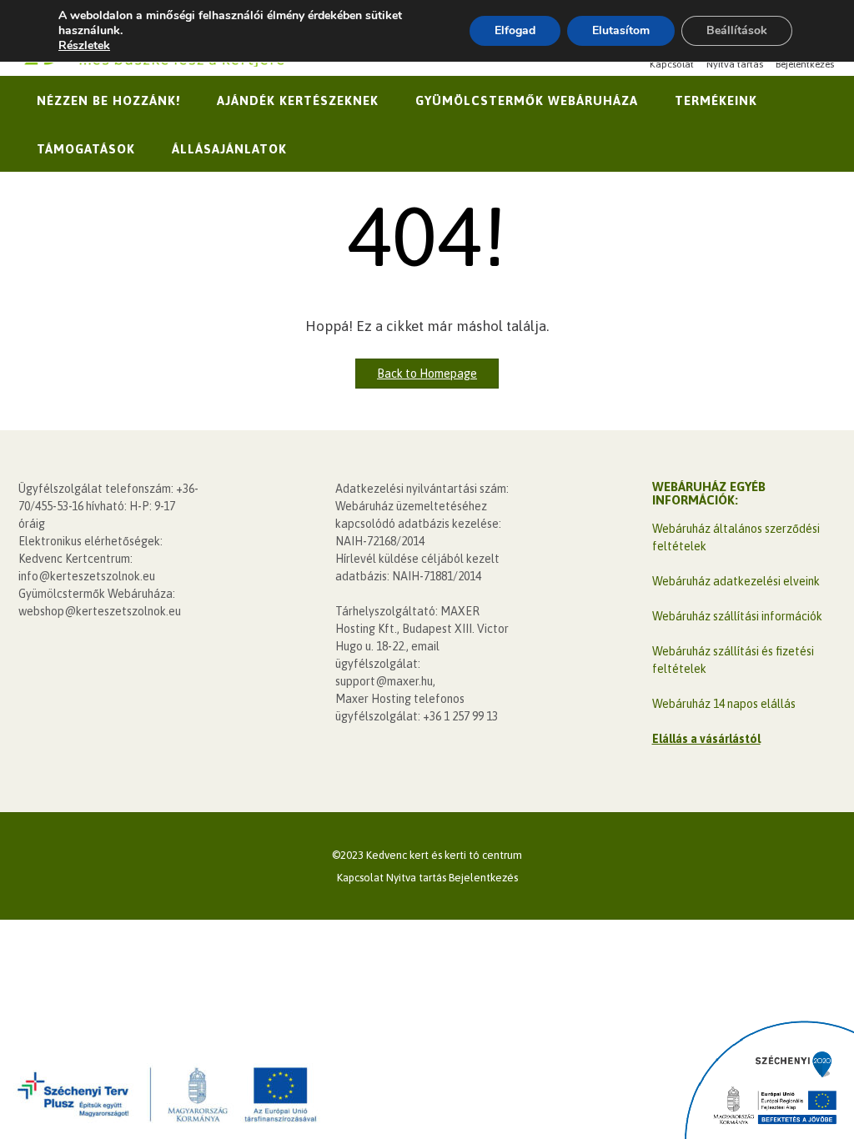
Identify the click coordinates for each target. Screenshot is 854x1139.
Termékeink (716, 100)
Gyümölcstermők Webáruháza (526, 100)
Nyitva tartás (734, 64)
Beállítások (736, 30)
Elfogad (515, 30)
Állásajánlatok (229, 149)
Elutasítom (621, 30)
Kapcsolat (672, 64)
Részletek (84, 45)
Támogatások (86, 149)
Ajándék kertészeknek (298, 100)
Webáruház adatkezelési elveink (736, 581)
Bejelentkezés (805, 64)
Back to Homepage (427, 373)
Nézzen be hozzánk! (108, 100)
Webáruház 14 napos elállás (724, 703)
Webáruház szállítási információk (737, 616)
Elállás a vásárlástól (706, 738)
